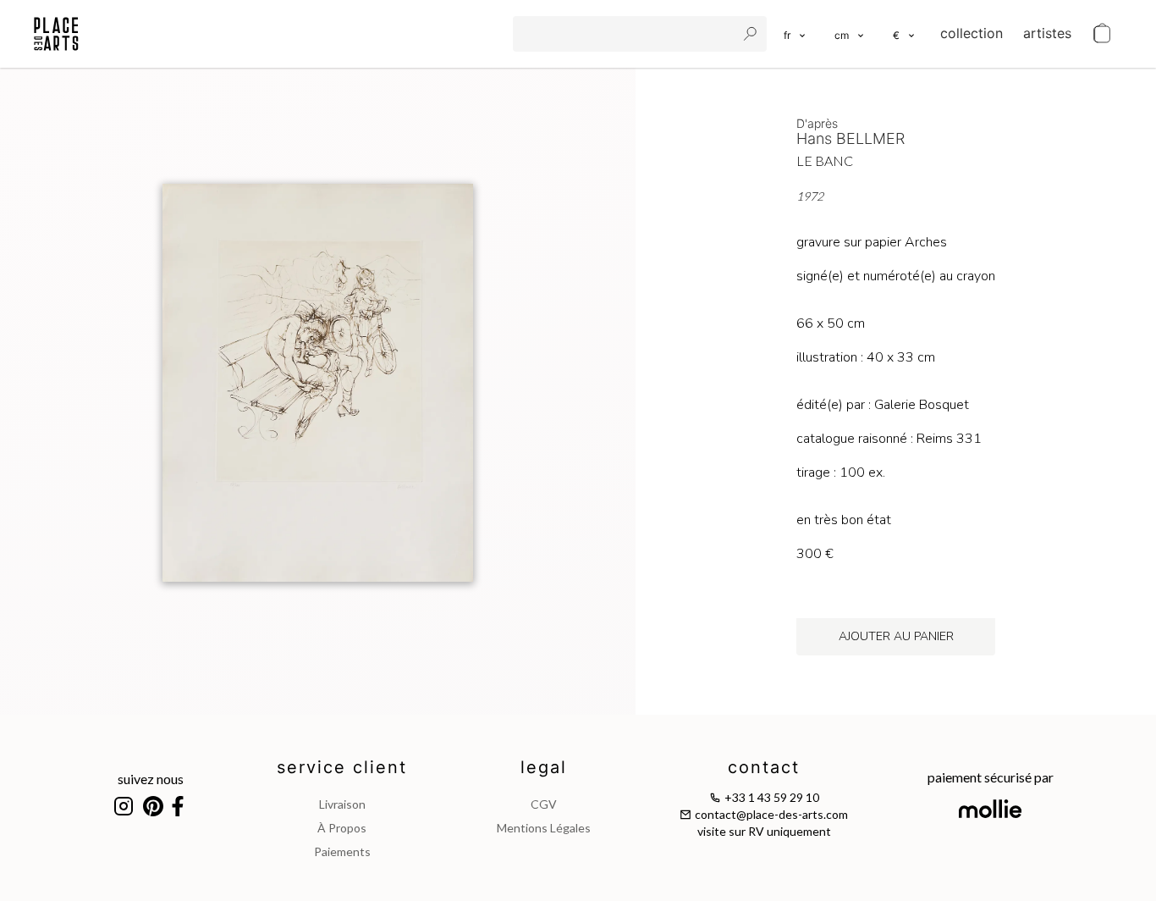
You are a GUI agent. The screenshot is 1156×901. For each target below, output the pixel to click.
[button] (850, 34)
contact (764, 767)
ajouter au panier (896, 636)
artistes (1047, 33)
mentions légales (544, 828)
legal (543, 767)
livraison (342, 804)
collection (971, 33)
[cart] (1102, 34)
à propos (341, 828)
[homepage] (56, 34)
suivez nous (151, 779)
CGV (544, 804)
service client (342, 767)
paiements (342, 851)
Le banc (824, 160)
